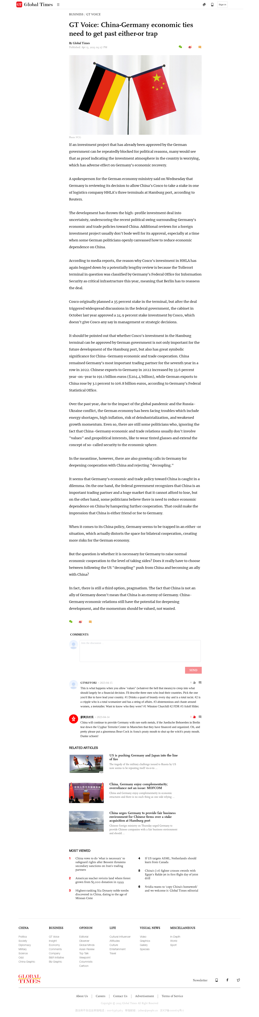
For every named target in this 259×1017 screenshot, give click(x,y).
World (173, 940)
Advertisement (144, 996)
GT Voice (54, 936)
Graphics (145, 940)
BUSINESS (76, 14)
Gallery (144, 945)
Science (23, 953)
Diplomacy (25, 945)
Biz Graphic (55, 961)
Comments (55, 949)
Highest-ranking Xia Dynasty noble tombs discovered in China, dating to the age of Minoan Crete (102, 894)
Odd (21, 957)
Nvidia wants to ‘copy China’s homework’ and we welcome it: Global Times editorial (171, 888)
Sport (173, 945)
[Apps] (210, 4)
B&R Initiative (56, 957)
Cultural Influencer (120, 936)
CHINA (24, 928)
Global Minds (87, 945)
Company (54, 953)
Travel (113, 953)
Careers (100, 996)
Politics (23, 936)
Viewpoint (84, 957)
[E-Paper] (204, 4)
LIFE (113, 928)
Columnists (86, 961)
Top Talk (84, 953)
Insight (53, 940)
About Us (82, 996)
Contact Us (120, 996)
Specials (145, 949)
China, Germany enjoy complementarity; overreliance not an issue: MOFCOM (138, 786)
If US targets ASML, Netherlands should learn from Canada (170, 860)
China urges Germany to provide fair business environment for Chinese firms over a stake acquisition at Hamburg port (142, 817)
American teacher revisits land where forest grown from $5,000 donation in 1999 (102, 880)
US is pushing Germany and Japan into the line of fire (143, 757)
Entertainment (118, 949)
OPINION (86, 928)
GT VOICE (93, 14)
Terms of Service (172, 996)
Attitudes (115, 940)
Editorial (83, 936)
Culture (114, 945)
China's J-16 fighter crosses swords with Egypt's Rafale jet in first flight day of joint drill (171, 874)
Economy (54, 945)
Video (143, 936)
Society (23, 940)
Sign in (222, 4)
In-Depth (175, 936)
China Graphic (27, 961)
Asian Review (86, 949)
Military (23, 949)
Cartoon (84, 965)
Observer (84, 940)
